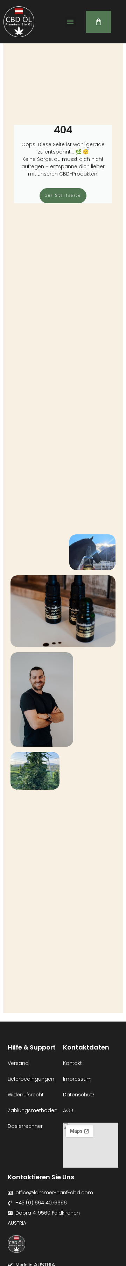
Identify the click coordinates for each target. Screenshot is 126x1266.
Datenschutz (78, 1094)
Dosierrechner (25, 1126)
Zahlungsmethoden (32, 1110)
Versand (18, 1063)
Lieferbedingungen (31, 1078)
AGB (68, 1110)
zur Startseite (63, 195)
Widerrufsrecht (26, 1094)
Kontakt (72, 1063)
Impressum (77, 1078)
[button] (70, 21)
